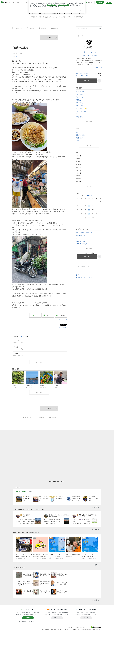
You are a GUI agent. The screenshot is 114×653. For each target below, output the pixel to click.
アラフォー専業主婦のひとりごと (85, 232)
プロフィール (85, 55)
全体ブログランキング (82, 73)
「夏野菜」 (79, 100)
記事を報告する (63, 327)
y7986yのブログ (80, 241)
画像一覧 (43, 28)
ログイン (109, 2)
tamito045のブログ (81, 235)
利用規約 (63, 629)
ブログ (17, 56)
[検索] (100, 28)
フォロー (87, 81)
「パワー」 (79, 114)
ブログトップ (18, 28)
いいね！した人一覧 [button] (62, 319)
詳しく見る (57, 617)
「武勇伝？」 (79, 117)
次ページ (48, 37)
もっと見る (39, 362)
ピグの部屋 (94, 55)
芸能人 (30, 491)
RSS (79, 275)
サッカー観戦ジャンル (82, 75)
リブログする (61, 315)
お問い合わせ (55, 629)
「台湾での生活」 (21, 47)
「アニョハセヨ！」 (81, 105)
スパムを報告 (46, 629)
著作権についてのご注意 (85, 277)
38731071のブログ (81, 244)
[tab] (21, 491)
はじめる (28, 617)
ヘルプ (99, 629)
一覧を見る (89, 121)
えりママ (78, 238)
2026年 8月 (89, 195)
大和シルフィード (89, 52)
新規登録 (100, 2)
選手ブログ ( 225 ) (81, 135)
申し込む (86, 617)
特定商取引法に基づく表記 (88, 629)
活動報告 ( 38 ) (80, 138)
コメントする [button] (49, 315)
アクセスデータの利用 (73, 629)
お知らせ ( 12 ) (80, 140)
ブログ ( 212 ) (79, 132)
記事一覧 (31, 28)
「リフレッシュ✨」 (81, 108)
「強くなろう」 (80, 102)
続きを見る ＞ (98, 67)
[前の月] (82, 195)
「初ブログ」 (79, 94)
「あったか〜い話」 (81, 111)
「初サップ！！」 (81, 97)
